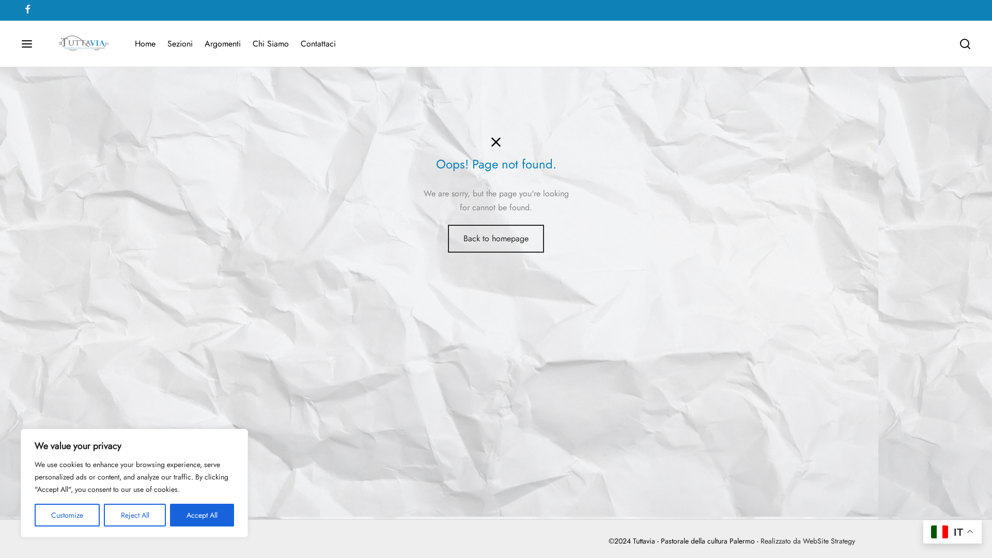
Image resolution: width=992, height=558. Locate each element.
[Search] (965, 44)
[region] (134, 483)
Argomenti (223, 44)
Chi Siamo (271, 44)
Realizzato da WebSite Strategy (808, 541)
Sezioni (180, 44)
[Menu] (27, 44)
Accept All (202, 515)
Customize (67, 515)
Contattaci (318, 44)
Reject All (135, 515)
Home (145, 44)
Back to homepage (496, 238)
